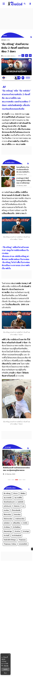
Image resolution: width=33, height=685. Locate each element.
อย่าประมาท (7, 506)
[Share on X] (26, 55)
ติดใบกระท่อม (8, 519)
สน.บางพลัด (8, 498)
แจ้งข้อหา (7, 523)
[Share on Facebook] (22, 55)
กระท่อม (6, 510)
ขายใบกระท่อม (19, 519)
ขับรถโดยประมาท (9, 502)
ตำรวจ (15, 493)
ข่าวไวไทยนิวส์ (16, 536)
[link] (16, 171)
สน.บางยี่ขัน (18, 498)
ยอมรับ (5, 669)
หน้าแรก (3, 40)
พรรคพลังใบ (23, 544)
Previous (27, 447)
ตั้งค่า (5, 673)
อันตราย (17, 506)
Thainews (22, 540)
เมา (23, 506)
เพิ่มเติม (6, 666)
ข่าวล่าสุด (26, 531)
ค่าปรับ (25, 523)
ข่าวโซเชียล (16, 527)
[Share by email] (30, 55)
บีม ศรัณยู (7, 493)
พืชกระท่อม (7, 514)
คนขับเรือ (21, 502)
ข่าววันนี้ (6, 536)
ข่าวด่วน (17, 531)
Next (31, 447)
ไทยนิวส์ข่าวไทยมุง (10, 540)
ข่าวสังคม (7, 527)
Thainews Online (10, 544)
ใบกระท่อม (17, 514)
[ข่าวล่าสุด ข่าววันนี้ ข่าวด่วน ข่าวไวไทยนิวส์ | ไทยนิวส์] (15, 3)
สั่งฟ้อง (23, 493)
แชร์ (19, 56)
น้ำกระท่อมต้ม (16, 510)
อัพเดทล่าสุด (8, 531)
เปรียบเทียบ (16, 523)
